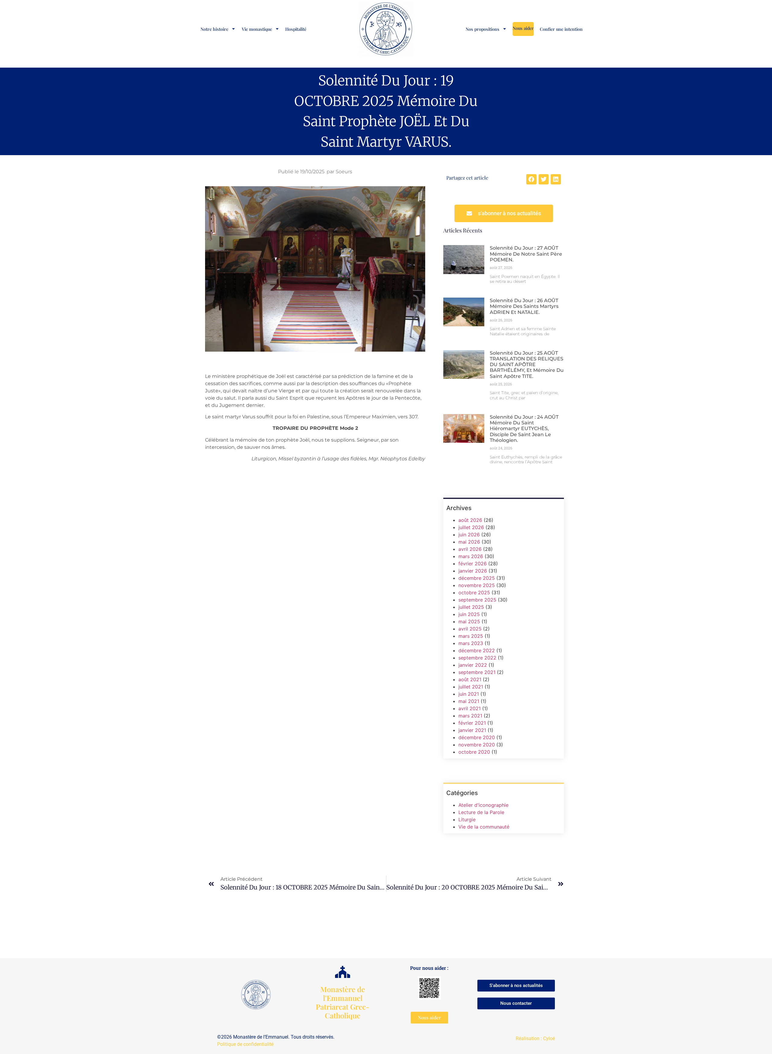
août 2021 (469, 679)
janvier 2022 (472, 665)
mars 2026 (470, 556)
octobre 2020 (474, 752)
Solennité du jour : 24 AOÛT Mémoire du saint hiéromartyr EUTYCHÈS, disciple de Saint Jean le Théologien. (524, 428)
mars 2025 (470, 636)
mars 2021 (470, 716)
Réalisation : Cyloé (535, 1038)
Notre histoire (214, 29)
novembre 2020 (476, 745)
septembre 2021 (476, 672)
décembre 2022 (476, 650)
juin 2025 (469, 614)
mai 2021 (468, 701)
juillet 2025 (471, 607)
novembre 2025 (476, 585)
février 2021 (472, 723)
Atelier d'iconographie (483, 805)
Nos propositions (482, 29)
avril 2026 (470, 549)
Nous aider (523, 28)
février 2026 (472, 564)
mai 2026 (469, 542)
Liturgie (467, 819)
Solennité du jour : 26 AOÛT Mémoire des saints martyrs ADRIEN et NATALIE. (524, 306)
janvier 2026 (472, 571)
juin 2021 (468, 694)
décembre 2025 (476, 578)
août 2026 (470, 520)
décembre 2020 (476, 737)
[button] (531, 179)
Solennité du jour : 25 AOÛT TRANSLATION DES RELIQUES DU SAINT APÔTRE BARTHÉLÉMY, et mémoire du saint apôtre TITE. (527, 364)
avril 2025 (470, 629)
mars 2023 (470, 643)
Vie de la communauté (483, 827)
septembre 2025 (477, 600)
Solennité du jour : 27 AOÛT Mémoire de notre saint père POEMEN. (526, 253)
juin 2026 (469, 535)
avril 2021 (469, 708)
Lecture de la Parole (481, 812)
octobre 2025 (474, 592)
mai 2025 (469, 621)
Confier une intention (561, 29)
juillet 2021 (470, 687)
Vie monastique (257, 29)
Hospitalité (295, 29)
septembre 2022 (477, 658)
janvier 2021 (472, 730)
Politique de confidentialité (245, 1044)
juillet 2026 (471, 527)
